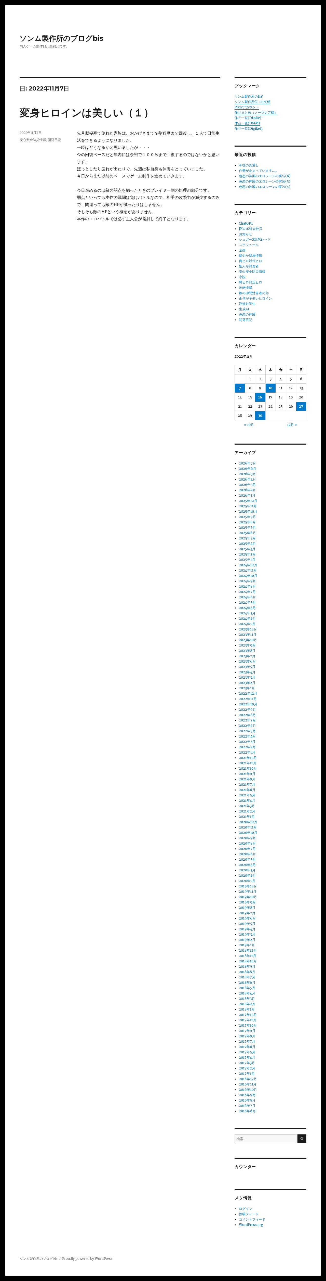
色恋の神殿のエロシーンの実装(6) (265, 176)
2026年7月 (247, 463)
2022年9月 (247, 709)
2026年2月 (247, 490)
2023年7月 (247, 656)
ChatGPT (246, 223)
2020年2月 (247, 875)
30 (260, 415)
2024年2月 (247, 618)
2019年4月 (247, 929)
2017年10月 (248, 1025)
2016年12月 (248, 1079)
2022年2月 (247, 747)
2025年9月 (247, 517)
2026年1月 (247, 495)
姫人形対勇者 (249, 266)
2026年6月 (247, 469)
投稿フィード (249, 1214)
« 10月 (249, 425)
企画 (242, 250)
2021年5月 (247, 795)
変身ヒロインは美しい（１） (87, 112)
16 (260, 397)
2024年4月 (247, 608)
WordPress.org (251, 1225)
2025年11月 (248, 506)
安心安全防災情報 (33, 140)
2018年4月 (247, 993)
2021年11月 (247, 763)
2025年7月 (247, 527)
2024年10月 (248, 576)
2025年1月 (247, 560)
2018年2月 (247, 1004)
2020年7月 (247, 849)
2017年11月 (247, 1020)
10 (271, 388)
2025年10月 (248, 511)
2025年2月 (247, 554)
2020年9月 (247, 838)
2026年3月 (247, 485)
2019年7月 (247, 913)
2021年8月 (247, 779)
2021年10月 (248, 768)
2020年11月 (248, 827)
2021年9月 (247, 774)
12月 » (292, 425)
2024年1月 (247, 624)
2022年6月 (247, 725)
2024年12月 (248, 565)
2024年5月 (247, 602)
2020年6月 (247, 854)
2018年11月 (247, 956)
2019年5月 (247, 924)
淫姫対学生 (247, 304)
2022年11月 (248, 699)
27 (301, 406)
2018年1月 (247, 1009)
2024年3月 (247, 613)
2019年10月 (248, 897)
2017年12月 (248, 1015)
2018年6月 (247, 982)
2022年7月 (247, 720)
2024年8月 (247, 586)
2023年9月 (247, 645)
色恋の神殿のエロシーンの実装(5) (264, 181)
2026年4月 (247, 479)
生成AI (244, 309)
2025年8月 (247, 522)
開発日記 (54, 140)
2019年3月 (247, 934)
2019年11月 (247, 891)
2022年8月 (247, 715)
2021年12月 (248, 758)
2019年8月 (247, 907)
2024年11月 (248, 570)
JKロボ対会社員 (250, 229)
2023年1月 (247, 688)
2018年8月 (247, 972)
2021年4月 (247, 800)
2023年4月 (247, 672)
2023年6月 (247, 661)
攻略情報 (245, 288)
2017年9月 (247, 1031)
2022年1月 (247, 752)
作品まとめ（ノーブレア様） (256, 112)
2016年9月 (247, 1095)
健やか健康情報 (250, 255)
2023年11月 (247, 634)
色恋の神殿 (247, 314)
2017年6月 (247, 1047)
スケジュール (249, 245)
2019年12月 (248, 886)
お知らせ (245, 234)
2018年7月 (247, 977)
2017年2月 (247, 1068)
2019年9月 (247, 902)
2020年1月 (247, 881)
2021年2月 (247, 811)
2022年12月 (248, 693)
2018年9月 (247, 966)
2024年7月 (247, 592)
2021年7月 (247, 784)
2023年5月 (247, 667)
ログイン (245, 1209)
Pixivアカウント (247, 107)
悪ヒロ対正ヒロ (250, 282)
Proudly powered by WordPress (87, 1259)
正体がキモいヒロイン (255, 298)
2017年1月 (247, 1073)
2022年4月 (247, 736)
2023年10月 (248, 640)
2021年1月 (247, 816)
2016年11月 (247, 1084)
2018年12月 (248, 950)
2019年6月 (247, 918)
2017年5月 (247, 1052)
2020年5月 (247, 859)
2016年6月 (247, 1111)
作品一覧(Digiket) (249, 128)
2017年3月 (247, 1063)
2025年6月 (247, 533)
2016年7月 (247, 1106)
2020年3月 (247, 870)
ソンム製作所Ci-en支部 (252, 102)
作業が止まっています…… (258, 171)
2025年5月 (247, 538)
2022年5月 (247, 731)
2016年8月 (247, 1100)
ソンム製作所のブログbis (61, 38)
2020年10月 (248, 833)
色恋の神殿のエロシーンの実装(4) (264, 187)
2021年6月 (247, 790)
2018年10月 (248, 961)
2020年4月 (247, 865)
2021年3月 (247, 806)
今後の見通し (249, 165)
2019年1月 (247, 945)
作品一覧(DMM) (247, 123)
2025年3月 (247, 549)
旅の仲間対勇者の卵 (254, 293)
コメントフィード (252, 1219)
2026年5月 (247, 474)
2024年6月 (247, 597)
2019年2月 (247, 940)
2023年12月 (248, 629)
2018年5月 (247, 988)
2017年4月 (247, 1057)
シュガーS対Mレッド (255, 239)
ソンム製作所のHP (249, 96)
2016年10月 (248, 1090)
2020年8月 (247, 843)
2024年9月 (247, 581)
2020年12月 (248, 822)
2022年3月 (247, 742)
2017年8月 (247, 1036)
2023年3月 (247, 677)
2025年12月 (248, 501)
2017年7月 (247, 1041)
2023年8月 (247, 651)
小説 (242, 277)
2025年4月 (247, 543)
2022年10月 (248, 704)
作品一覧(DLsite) (248, 118)
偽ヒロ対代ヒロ (250, 261)
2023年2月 (247, 683)
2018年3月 (247, 999)
